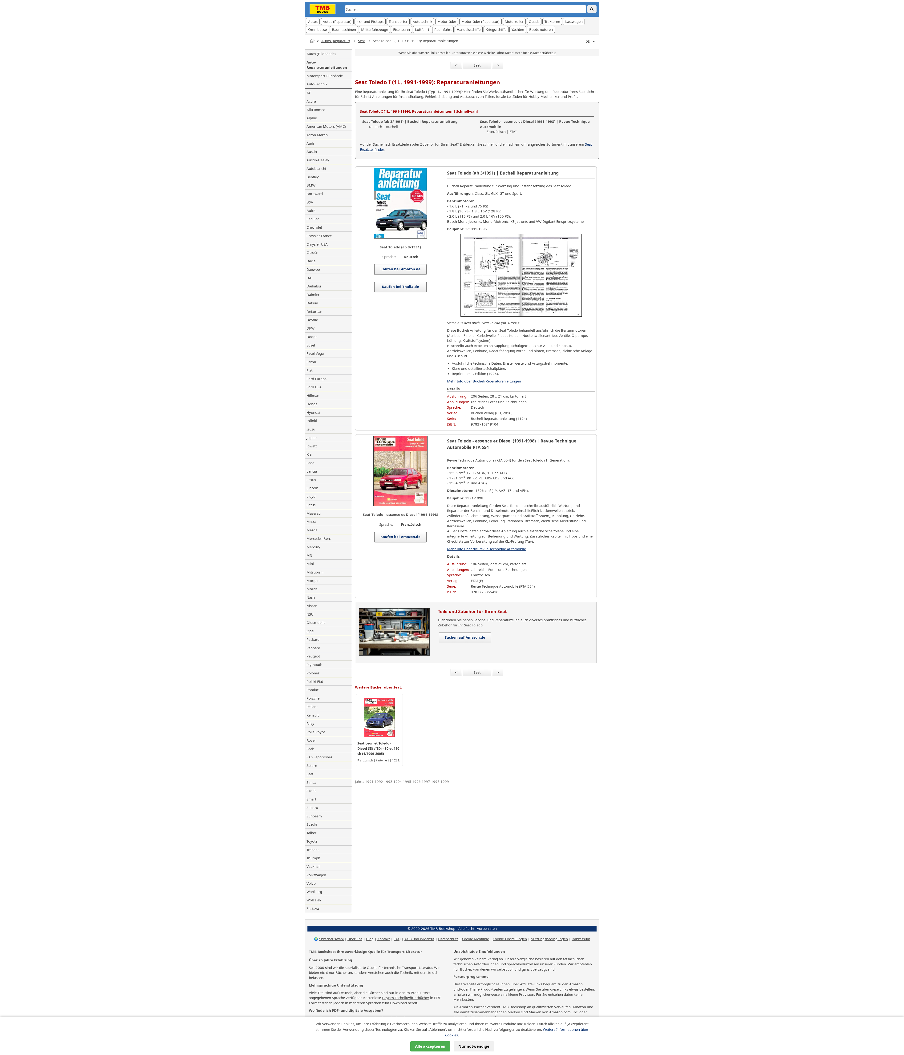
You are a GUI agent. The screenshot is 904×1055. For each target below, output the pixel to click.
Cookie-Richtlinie (475, 938)
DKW (311, 328)
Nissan (312, 605)
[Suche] (592, 9)
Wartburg (314, 891)
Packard (313, 639)
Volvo (311, 883)
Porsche (313, 698)
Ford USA (314, 387)
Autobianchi (316, 168)
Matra (311, 521)
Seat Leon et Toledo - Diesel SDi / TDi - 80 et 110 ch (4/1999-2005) (378, 748)
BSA (310, 202)
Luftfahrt (422, 29)
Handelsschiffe (468, 29)
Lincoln (312, 488)
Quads (534, 21)
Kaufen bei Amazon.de (400, 269)
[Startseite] (312, 41)
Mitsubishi (315, 572)
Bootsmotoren (541, 29)
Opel (310, 631)
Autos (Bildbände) (321, 53)
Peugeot (313, 656)
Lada (310, 462)
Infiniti (312, 420)
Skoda (311, 790)
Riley (310, 723)
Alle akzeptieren (430, 1046)
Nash (311, 597)
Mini (310, 563)
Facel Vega (315, 353)
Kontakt (383, 938)
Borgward (315, 193)
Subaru (312, 807)
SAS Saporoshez (319, 757)
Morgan (313, 580)
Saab (310, 748)
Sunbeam (314, 816)
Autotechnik (422, 21)
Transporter (398, 21)
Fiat (309, 370)
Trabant (313, 849)
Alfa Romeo (316, 109)
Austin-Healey (318, 160)
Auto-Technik (317, 84)
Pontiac (313, 689)
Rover (311, 740)
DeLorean (314, 311)
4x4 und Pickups (370, 21)
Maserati (314, 513)
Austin (312, 151)
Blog (370, 938)
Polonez (313, 673)
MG (309, 555)
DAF (310, 277)
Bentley (313, 177)
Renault (313, 715)
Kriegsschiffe (496, 29)
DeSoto (312, 319)
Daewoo (313, 269)
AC (309, 92)
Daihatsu (314, 286)
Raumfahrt (443, 29)
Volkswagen (316, 874)
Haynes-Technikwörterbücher (405, 997)
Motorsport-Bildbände (325, 75)
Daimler (313, 294)
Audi (310, 143)
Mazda (312, 530)
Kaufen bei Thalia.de (400, 286)
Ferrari (312, 361)
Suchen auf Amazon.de (464, 637)
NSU (310, 614)
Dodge (312, 336)
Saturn (312, 765)
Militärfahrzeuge (374, 29)
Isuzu (311, 429)
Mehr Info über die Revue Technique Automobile (486, 548)
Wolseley (314, 900)
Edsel (311, 345)
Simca (311, 782)
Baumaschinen (344, 29)
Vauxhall (313, 866)
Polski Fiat (315, 681)
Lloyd (311, 496)
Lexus (311, 479)
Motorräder (446, 21)
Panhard (313, 647)
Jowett (312, 446)
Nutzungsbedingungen (549, 938)
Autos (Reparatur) (337, 21)
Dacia (311, 261)
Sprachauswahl (331, 938)
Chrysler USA (317, 244)
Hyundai (313, 412)
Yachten (518, 29)
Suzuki (312, 824)
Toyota (312, 841)
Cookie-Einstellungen (510, 938)
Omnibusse (317, 29)
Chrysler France (319, 235)
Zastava (313, 908)
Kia (309, 454)
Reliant (312, 706)
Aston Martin (317, 134)
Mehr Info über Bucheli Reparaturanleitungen (484, 381)
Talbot (311, 832)
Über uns (354, 938)
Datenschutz (448, 938)
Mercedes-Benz (319, 538)
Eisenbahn (401, 29)
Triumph (313, 858)
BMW (311, 185)
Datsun (312, 303)
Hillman (313, 395)
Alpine (312, 117)
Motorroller (514, 21)
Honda (312, 404)
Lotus (311, 504)
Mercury (313, 547)
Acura (311, 101)
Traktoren (552, 21)
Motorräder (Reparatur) (480, 21)
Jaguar (312, 437)
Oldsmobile (316, 622)
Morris (312, 588)
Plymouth (314, 664)
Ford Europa (317, 378)
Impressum (581, 938)
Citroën (312, 252)
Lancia (312, 471)
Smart (311, 799)
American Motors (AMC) (326, 126)
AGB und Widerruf (419, 938)
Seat (361, 40)
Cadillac (313, 218)
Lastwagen (574, 21)
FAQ (397, 938)
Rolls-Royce (316, 731)
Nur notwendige (473, 1046)
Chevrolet (314, 227)
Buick (311, 210)
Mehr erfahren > (544, 53)
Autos (313, 21)
